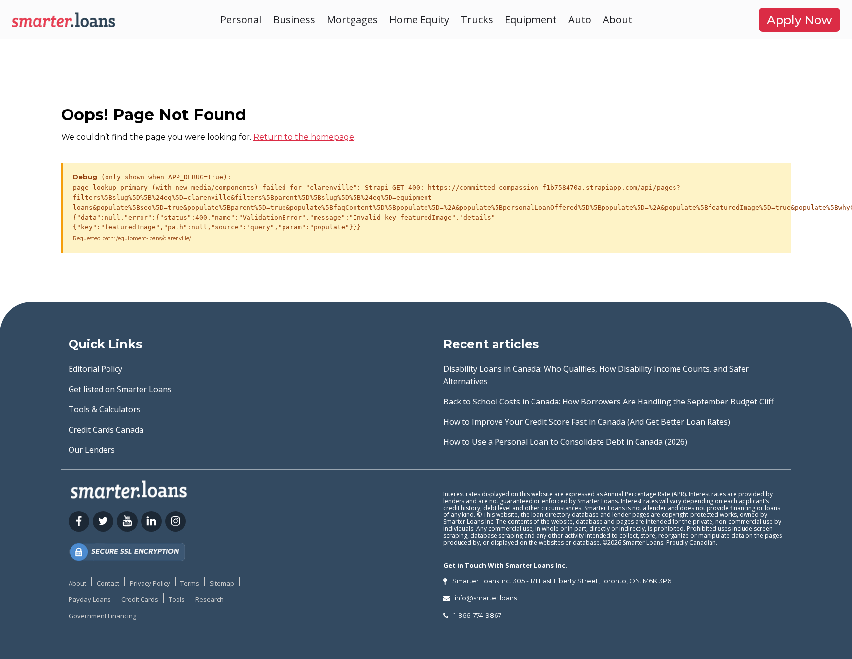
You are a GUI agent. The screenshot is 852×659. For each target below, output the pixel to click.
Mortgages (352, 19)
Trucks (477, 19)
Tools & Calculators (105, 409)
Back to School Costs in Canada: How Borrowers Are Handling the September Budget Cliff (608, 401)
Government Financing (102, 615)
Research (209, 599)
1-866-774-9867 (477, 615)
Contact (108, 583)
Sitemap (222, 583)
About (617, 19)
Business (294, 19)
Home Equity (419, 19)
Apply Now (799, 20)
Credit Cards (139, 599)
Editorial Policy (95, 369)
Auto (579, 19)
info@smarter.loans (486, 598)
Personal (240, 19)
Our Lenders (92, 449)
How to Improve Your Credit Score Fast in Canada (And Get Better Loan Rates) (586, 421)
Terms (189, 583)
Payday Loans (90, 599)
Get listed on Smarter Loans (120, 389)
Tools (177, 599)
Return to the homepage (303, 137)
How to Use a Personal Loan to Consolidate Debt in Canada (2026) (565, 442)
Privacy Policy (150, 583)
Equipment (531, 19)
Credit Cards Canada (106, 429)
